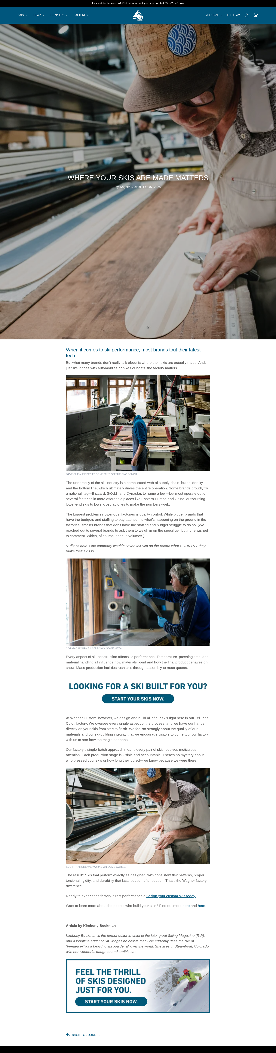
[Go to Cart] (256, 15)
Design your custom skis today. (171, 896)
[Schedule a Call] (138, 693)
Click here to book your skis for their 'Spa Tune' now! (153, 3)
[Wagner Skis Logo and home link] (138, 15)
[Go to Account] (247, 15)
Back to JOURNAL (86, 1034)
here (186, 906)
